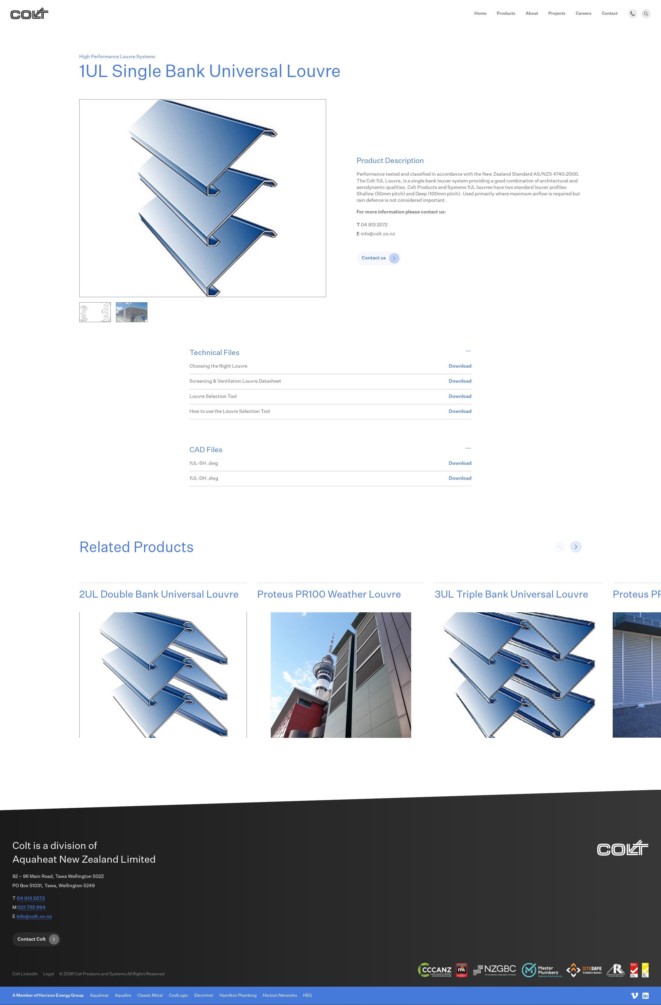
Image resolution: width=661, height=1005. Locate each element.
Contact (610, 14)
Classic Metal (150, 996)
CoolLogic (178, 996)
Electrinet (203, 996)
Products (506, 14)
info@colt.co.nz (34, 916)
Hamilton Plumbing (238, 996)
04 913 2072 (31, 898)
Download (460, 366)
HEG (307, 996)
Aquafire (123, 996)
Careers (584, 14)
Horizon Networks (280, 996)
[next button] (560, 547)
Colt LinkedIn (25, 974)
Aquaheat (99, 996)
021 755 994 (31, 907)
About (532, 14)
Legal (48, 974)
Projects (556, 14)
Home (480, 14)
